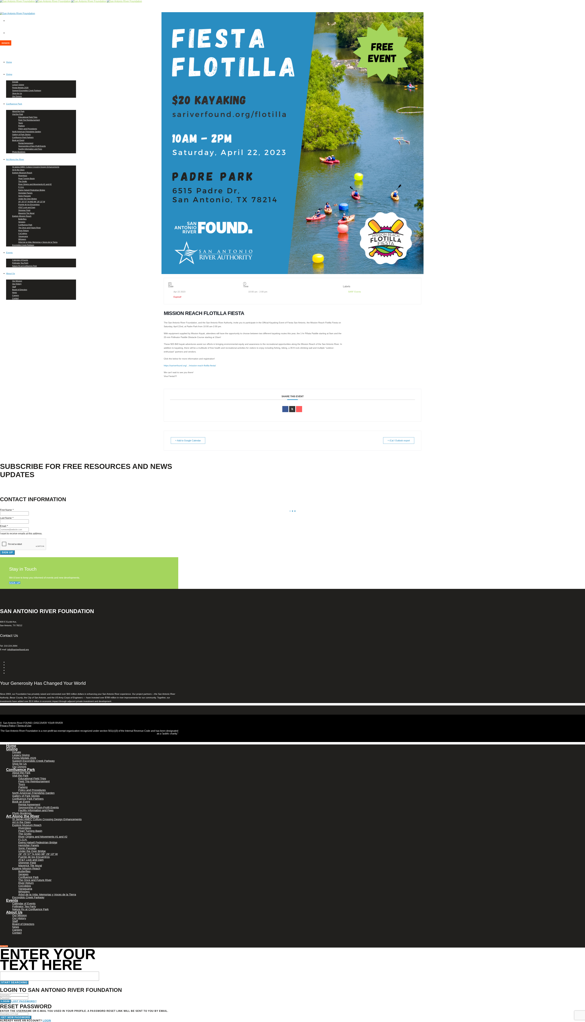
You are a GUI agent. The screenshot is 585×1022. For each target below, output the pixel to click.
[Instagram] (6, 33)
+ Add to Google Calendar (188, 440)
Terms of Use (24, 725)
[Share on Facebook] (285, 409)
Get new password (15, 1017)
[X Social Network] (292, 409)
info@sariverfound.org (18, 649)
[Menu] (0, 26)
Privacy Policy (7, 725)
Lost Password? (24, 1001)
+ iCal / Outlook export (399, 440)
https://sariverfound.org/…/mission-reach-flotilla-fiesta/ (190, 365)
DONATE (6, 43)
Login (5, 1001)
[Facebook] (6, 20)
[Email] (299, 409)
